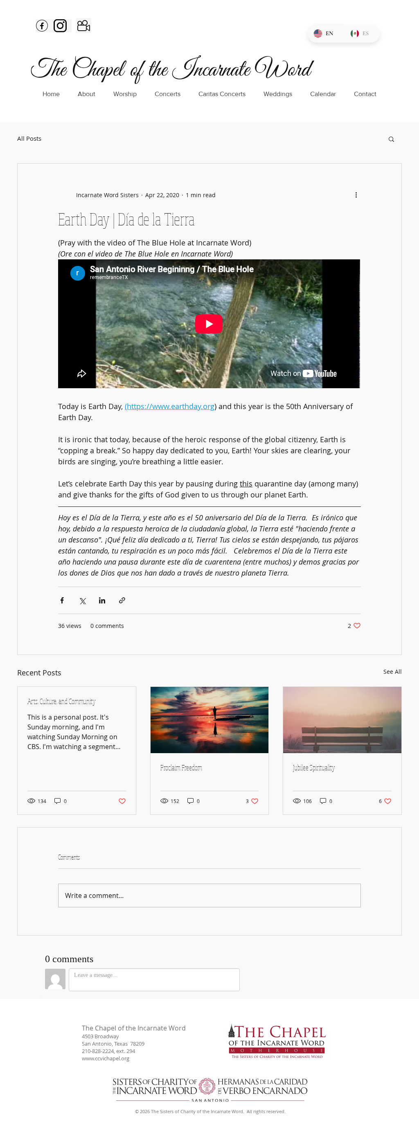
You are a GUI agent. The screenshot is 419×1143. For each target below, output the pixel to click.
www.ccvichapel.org (105, 1058)
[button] (391, 138)
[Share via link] (122, 600)
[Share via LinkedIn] (102, 600)
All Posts (29, 138)
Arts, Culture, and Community (61, 701)
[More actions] (356, 195)
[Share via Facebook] (62, 600)
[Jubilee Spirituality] (342, 720)
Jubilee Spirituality (314, 767)
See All (392, 671)
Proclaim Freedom (181, 767)
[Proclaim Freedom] (210, 720)
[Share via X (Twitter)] (82, 600)
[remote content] (209, 324)
